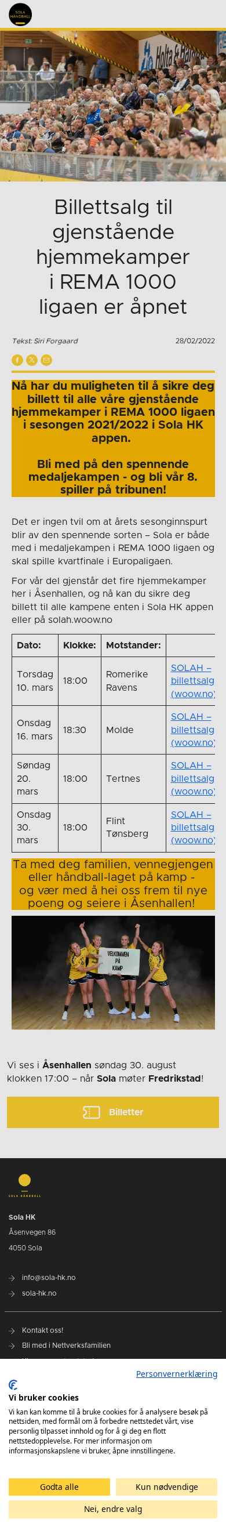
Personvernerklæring (176, 1373)
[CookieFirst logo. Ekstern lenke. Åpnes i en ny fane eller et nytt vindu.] (13, 1385)
